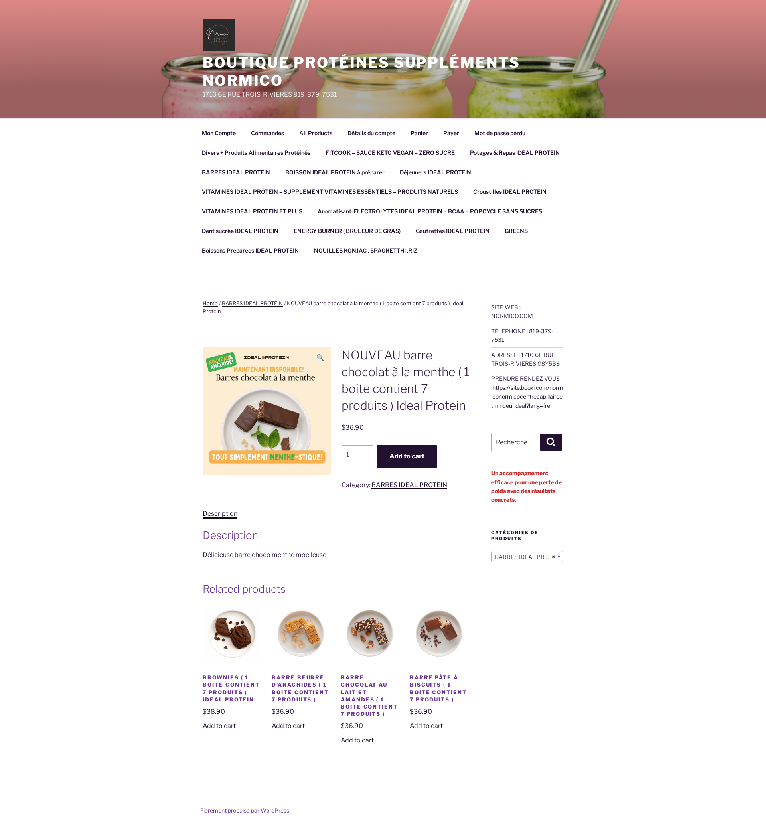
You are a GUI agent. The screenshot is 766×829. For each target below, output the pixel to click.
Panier (419, 133)
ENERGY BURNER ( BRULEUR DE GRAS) (347, 230)
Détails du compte (371, 133)
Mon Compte (219, 133)
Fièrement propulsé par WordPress (244, 810)
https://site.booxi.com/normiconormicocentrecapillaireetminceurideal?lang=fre (527, 396)
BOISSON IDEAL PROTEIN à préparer (335, 172)
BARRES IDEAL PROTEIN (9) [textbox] (529, 556)
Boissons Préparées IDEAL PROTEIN (250, 250)
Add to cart (406, 456)
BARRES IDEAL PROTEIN (236, 172)
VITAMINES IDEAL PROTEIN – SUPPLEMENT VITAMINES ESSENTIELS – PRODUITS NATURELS (330, 191)
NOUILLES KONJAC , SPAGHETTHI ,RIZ (365, 250)
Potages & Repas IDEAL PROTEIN (515, 152)
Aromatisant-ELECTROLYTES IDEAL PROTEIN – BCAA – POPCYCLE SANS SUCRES (430, 211)
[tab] (220, 514)
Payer (451, 133)
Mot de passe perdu (499, 133)
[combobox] (527, 556)
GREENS (516, 230)
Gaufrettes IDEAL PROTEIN (453, 230)
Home (210, 303)
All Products (315, 133)
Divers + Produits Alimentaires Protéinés (256, 152)
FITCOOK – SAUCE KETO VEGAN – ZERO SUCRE (390, 152)
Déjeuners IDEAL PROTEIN (435, 172)
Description (220, 513)
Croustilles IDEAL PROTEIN (510, 191)
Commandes (267, 133)
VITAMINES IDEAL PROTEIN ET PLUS (252, 211)
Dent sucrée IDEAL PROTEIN (240, 230)
